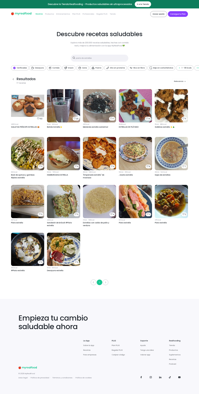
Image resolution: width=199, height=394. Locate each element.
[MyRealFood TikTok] (170, 377)
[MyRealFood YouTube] (179, 377)
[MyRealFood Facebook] (141, 377)
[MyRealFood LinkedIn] (160, 377)
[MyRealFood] (21, 14)
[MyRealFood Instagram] (151, 377)
